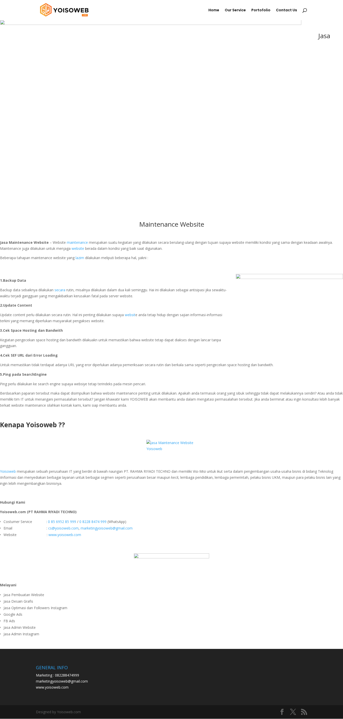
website (78, 248)
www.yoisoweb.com (64, 534)
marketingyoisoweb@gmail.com (107, 528)
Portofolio (260, 10)
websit (129, 314)
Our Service (235, 10)
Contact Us (286, 10)
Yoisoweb (8, 471)
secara (59, 289)
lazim (79, 257)
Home (213, 10)
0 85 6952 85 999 (62, 521)
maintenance (77, 242)
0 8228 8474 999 (92, 521)
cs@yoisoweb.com (63, 528)
